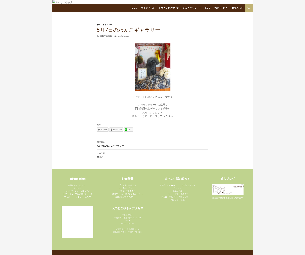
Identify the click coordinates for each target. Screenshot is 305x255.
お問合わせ (237, 8)
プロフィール (147, 8)
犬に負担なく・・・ (127, 188)
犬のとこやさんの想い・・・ (127, 197)
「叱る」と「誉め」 (177, 199)
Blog (207, 8)
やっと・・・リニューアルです (77, 197)
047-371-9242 (127, 223)
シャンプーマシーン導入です (77, 191)
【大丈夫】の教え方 (127, 185)
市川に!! (101, 155)
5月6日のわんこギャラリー (110, 144)
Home (133, 8)
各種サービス (220, 8)
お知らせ (77, 188)
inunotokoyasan (123, 36)
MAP (127, 220)
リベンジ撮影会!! (127, 191)
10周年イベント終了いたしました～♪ (127, 194)
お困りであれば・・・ (77, 185)
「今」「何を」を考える (177, 194)
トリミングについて (169, 8)
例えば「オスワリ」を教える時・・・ (177, 197)
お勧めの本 (177, 191)
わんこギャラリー (192, 8)
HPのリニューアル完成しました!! (77, 194)
